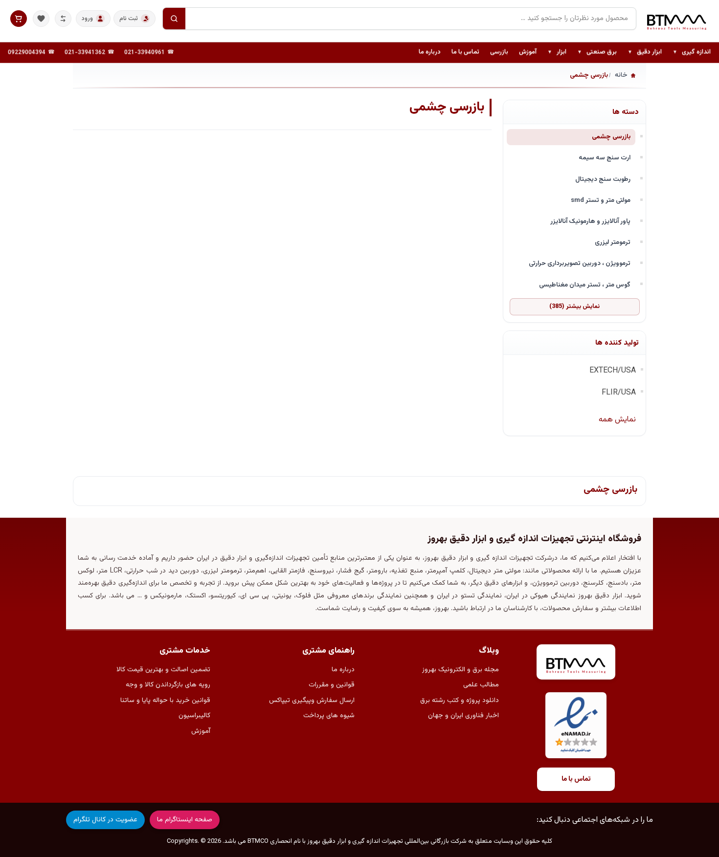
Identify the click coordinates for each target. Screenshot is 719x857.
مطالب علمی (481, 685)
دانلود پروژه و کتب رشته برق (459, 700)
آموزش (528, 52)
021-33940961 (144, 52)
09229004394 (26, 52)
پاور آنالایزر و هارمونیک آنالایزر (590, 221)
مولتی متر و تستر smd (600, 200)
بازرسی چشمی (611, 137)
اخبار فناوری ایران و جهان (463, 715)
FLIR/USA (619, 393)
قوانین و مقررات (332, 685)
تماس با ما (465, 52)
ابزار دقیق (645, 53)
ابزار (556, 53)
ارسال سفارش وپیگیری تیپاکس (312, 700)
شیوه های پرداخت (329, 715)
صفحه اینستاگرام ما (184, 819)
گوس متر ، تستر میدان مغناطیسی (584, 285)
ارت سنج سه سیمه (604, 158)
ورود (87, 18)
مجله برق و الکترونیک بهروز (460, 669)
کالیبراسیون (194, 715)
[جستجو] (174, 18)
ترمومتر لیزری (612, 242)
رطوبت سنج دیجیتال (602, 179)
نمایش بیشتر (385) (574, 306)
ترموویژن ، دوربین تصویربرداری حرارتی (579, 263)
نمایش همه (617, 420)
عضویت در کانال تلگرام (105, 819)
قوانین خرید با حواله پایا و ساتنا (165, 700)
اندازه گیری (692, 53)
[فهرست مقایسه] (63, 18)
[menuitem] (691, 53)
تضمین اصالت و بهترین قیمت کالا (163, 669)
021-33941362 (85, 52)
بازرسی (499, 52)
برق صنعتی (597, 53)
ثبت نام (128, 18)
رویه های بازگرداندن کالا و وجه (168, 685)
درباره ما (430, 52)
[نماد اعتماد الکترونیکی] (576, 725)
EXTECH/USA (612, 371)
